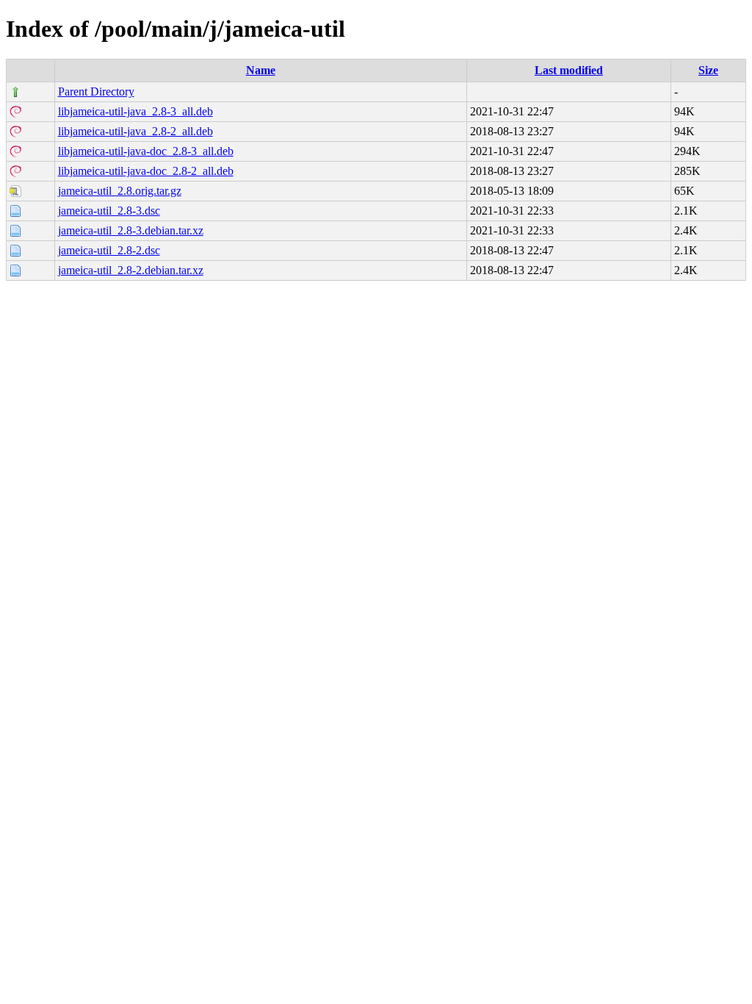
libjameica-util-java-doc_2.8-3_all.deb (146, 151)
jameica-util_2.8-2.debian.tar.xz (130, 270)
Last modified (569, 70)
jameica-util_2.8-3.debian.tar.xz (130, 230)
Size (708, 70)
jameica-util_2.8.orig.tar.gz (119, 190)
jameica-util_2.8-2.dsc (109, 250)
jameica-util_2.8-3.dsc (109, 210)
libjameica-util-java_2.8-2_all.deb (135, 131)
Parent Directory (96, 91)
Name (260, 70)
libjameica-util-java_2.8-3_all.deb (135, 111)
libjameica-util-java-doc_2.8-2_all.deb (146, 171)
